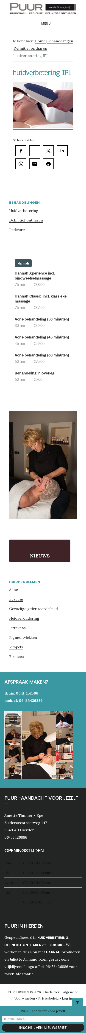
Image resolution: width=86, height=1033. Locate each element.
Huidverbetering (23, 210)
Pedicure (17, 229)
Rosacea (16, 656)
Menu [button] (46, 23)
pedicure (55, 945)
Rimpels (16, 647)
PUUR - (43, 10)
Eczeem (16, 599)
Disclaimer (52, 992)
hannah (53, 952)
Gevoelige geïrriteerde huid (33, 608)
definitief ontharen (23, 945)
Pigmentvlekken (23, 637)
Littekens (17, 628)
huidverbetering (53, 937)
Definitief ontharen (26, 220)
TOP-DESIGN (19, 992)
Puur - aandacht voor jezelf (43, 1011)
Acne (13, 589)
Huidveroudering (24, 618)
